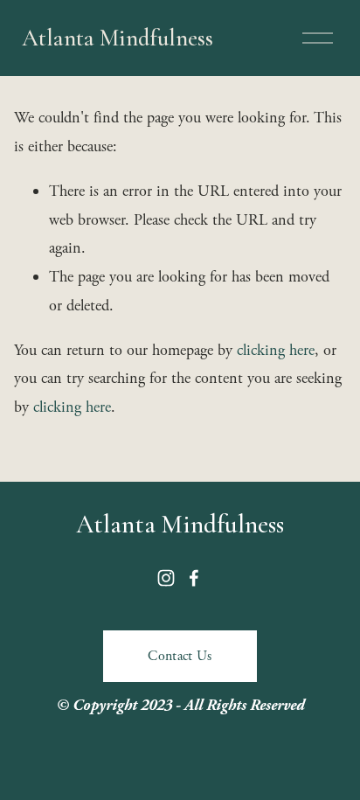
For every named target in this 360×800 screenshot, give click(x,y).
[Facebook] (194, 578)
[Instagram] (166, 578)
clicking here (276, 350)
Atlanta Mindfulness (117, 38)
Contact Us (179, 656)
